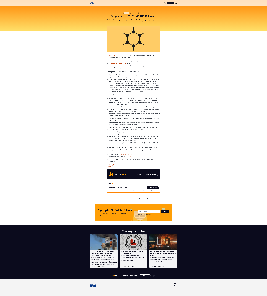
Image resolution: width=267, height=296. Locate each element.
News (114, 2)
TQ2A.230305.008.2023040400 (117, 63)
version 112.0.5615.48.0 (126, 154)
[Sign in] (176, 3)
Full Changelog (111, 165)
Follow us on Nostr (144, 275)
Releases (127, 13)
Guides (133, 2)
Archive (109, 166)
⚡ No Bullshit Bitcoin (153, 187)
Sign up (174, 283)
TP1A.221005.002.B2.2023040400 (116, 55)
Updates (120, 2)
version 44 (128, 156)
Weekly (139, 2)
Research (127, 2)
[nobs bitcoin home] (92, 3)
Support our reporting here (148, 174)
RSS (149, 2)
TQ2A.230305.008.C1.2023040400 (118, 66)
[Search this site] (165, 3)
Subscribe (170, 2)
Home (108, 2)
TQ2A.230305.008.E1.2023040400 (118, 61)
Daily (145, 2)
